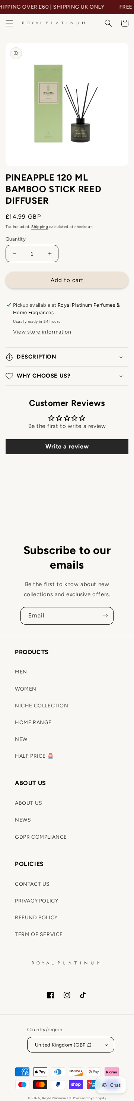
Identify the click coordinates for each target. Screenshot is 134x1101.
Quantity (16, 239)
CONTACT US (32, 884)
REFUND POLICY (36, 917)
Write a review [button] (67, 446)
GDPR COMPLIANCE (41, 837)
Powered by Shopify (89, 1098)
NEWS (23, 820)
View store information (42, 332)
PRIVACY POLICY (36, 901)
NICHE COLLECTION (41, 706)
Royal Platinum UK (57, 1098)
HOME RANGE (33, 722)
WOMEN (25, 689)
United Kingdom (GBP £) (63, 1045)
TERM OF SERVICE (39, 934)
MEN (21, 672)
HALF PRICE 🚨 (34, 756)
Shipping (39, 226)
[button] (9, 23)
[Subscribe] (105, 616)
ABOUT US (28, 803)
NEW (21, 739)
